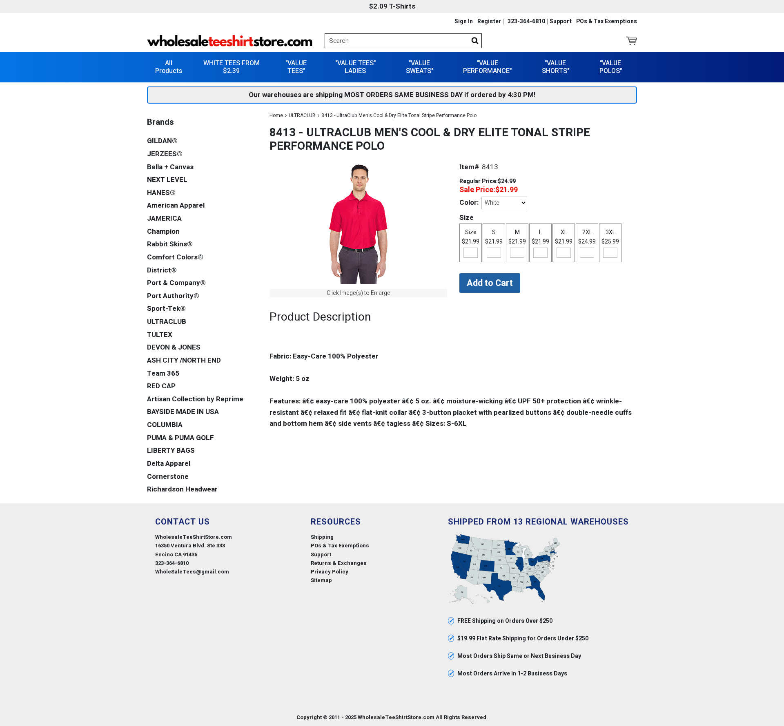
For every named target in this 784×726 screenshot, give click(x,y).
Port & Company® (176, 283)
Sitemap (321, 580)
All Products (168, 67)
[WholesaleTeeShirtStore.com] (229, 40)
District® (162, 270)
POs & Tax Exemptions (606, 21)
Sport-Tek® (166, 308)
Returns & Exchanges (339, 563)
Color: (469, 202)
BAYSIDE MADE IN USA (183, 412)
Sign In (463, 21)
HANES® (161, 193)
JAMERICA (164, 218)
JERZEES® (165, 154)
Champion (163, 231)
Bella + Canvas (170, 167)
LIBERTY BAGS (171, 450)
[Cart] (631, 40)
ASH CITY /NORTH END (184, 360)
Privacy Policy (329, 571)
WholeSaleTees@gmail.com (192, 571)
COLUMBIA (165, 425)
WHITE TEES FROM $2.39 (231, 67)
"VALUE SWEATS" (419, 67)
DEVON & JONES (173, 347)
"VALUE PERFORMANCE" (487, 67)
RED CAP (161, 386)
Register (489, 21)
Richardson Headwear (182, 489)
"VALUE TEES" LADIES (355, 67)
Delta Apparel (168, 463)
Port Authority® (173, 296)
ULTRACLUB (302, 115)
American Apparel (176, 205)
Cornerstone (168, 476)
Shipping (322, 537)
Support (561, 21)
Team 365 (163, 373)
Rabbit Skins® (170, 244)
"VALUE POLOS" (610, 67)
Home (276, 115)
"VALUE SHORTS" (555, 67)
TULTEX (159, 335)
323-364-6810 (526, 21)
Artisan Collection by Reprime (195, 399)
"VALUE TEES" (296, 67)
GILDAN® (162, 141)
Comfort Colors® (175, 257)
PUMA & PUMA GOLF (180, 438)
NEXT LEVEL (167, 180)
